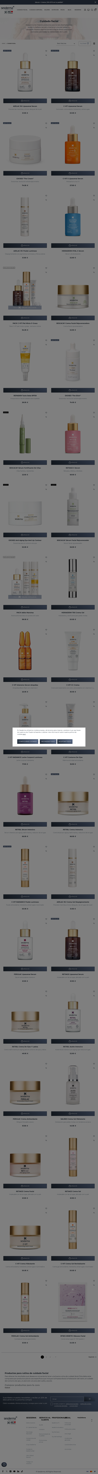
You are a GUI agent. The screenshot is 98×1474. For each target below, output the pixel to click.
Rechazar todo (48, 741)
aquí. (24, 734)
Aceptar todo (65, 741)
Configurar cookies (28, 741)
